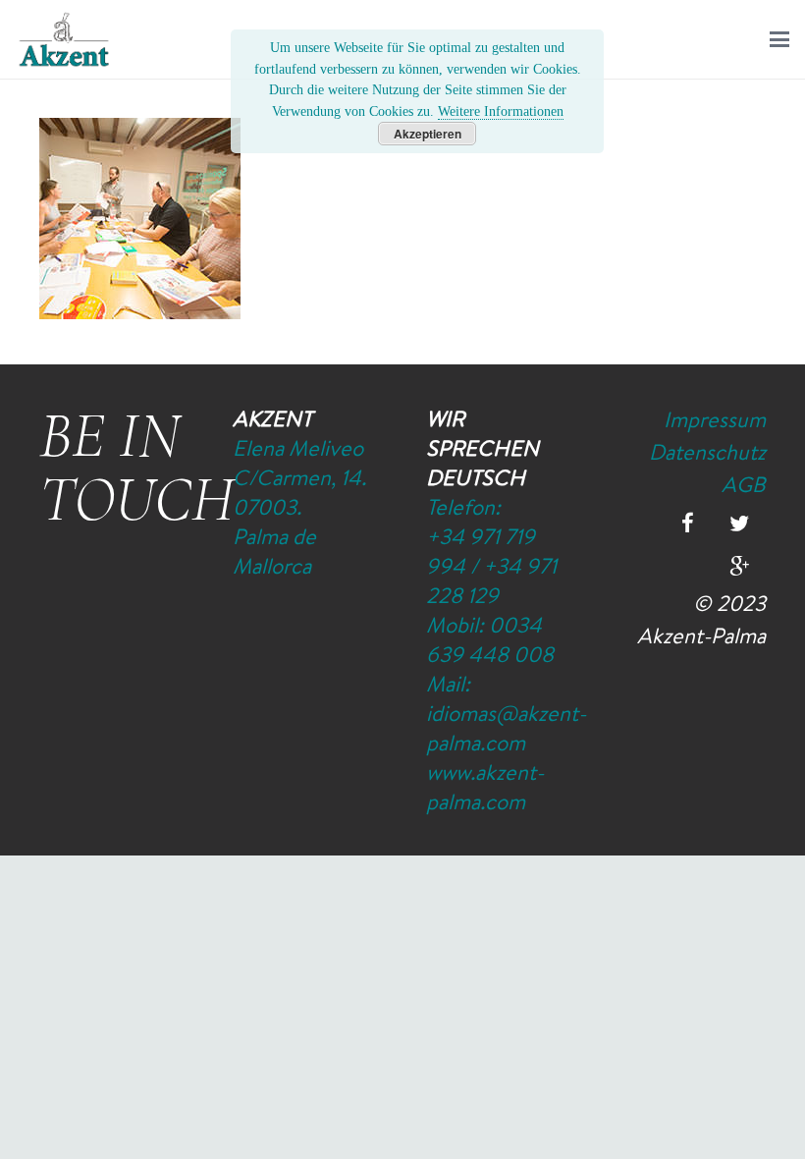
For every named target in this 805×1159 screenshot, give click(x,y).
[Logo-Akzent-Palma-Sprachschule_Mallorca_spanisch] (64, 39)
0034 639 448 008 (490, 639)
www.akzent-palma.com (485, 786)
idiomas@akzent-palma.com (506, 727)
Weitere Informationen (501, 111)
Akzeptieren (427, 133)
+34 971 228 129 (491, 580)
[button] (779, 39)
